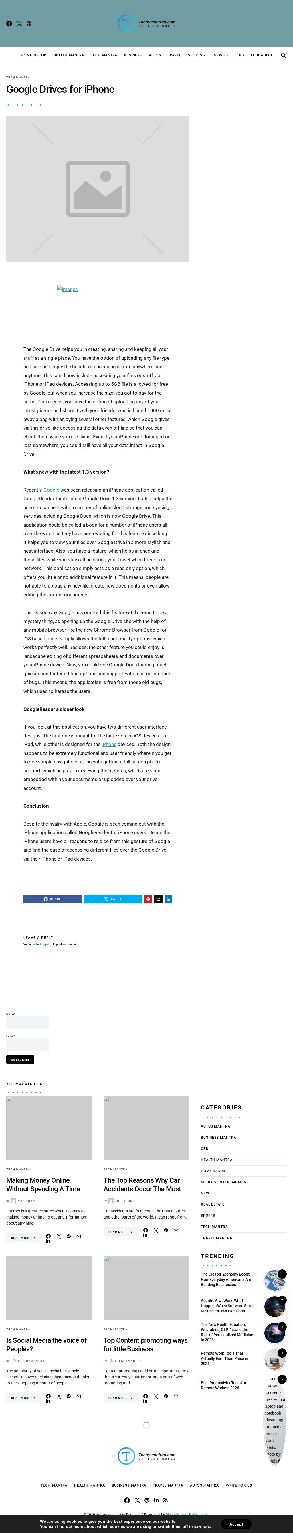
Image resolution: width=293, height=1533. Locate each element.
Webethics (200, 1515)
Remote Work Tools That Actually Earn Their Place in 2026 (224, 1358)
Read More (20, 1237)
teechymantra (31, 1360)
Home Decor (33, 55)
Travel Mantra (216, 1238)
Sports (195, 55)
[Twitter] (19, 23)
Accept (236, 1524)
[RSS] (165, 1500)
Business (133, 55)
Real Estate (213, 1204)
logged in (46, 944)
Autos (155, 55)
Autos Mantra (215, 1126)
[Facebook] (9, 23)
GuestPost (124, 1200)
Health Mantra (68, 55)
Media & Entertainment (225, 1182)
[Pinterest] (29, 23)
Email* (10, 1036)
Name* (10, 1014)
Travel (174, 55)
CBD (240, 55)
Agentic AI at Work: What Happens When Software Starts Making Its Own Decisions (227, 1306)
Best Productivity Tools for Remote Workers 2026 (223, 1385)
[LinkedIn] (156, 1500)
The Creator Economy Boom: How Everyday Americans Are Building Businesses (226, 1279)
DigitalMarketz (177, 1515)
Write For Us (239, 1485)
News (219, 55)
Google (51, 490)
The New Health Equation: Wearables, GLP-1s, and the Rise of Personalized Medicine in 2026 (227, 1332)
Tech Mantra (104, 55)
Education (261, 55)
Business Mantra (218, 1138)
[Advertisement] (110, 983)
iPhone (109, 744)
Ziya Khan (26, 1200)
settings (202, 1527)
